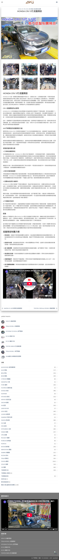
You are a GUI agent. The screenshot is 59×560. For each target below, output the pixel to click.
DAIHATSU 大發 (5, 382)
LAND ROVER (5, 408)
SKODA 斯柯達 (5, 446)
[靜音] (53, 529)
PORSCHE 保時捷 (6, 440)
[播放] (3, 529)
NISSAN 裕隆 (4, 432)
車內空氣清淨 (5, 482)
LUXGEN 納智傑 (5, 414)
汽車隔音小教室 (5, 473)
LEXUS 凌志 (4, 411)
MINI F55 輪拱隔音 (11, 321)
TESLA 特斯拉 (5, 458)
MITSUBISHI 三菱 (6, 429)
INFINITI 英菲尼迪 (6, 399)
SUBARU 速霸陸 (5, 452)
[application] (29, 515)
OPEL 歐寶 (4, 435)
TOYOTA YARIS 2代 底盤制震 (13, 346)
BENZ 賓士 (4, 373)
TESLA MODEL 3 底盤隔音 (13, 326)
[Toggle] (57, 367)
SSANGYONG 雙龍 (6, 449)
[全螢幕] (56, 529)
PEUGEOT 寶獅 (5, 437)
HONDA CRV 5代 (21, 8)
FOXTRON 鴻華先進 (6, 387)
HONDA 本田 (28, 8)
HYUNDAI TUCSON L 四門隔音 (14, 331)
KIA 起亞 (3, 405)
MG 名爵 (3, 423)
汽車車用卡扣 (5, 470)
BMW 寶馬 (4, 376)
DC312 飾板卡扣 (10, 336)
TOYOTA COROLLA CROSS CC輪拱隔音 (44, 308)
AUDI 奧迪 (4, 370)
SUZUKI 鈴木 (4, 455)
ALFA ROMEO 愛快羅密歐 (8, 367)
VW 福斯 (3, 467)
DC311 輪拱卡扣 (10, 341)
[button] (2, 2)
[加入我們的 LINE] (55, 553)
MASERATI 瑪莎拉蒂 (6, 417)
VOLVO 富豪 (4, 464)
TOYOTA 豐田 (4, 461)
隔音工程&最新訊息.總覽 (36, 8)
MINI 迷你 (4, 426)
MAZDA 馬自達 (5, 420)
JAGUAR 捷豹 (5, 402)
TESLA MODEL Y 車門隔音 (13, 351)
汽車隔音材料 (5, 476)
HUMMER (4, 393)
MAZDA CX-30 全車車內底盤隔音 (13, 308)
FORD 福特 (4, 385)
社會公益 (3, 479)
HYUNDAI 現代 (5, 396)
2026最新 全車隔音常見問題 (13, 356)
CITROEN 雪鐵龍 (5, 379)
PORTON (3, 443)
